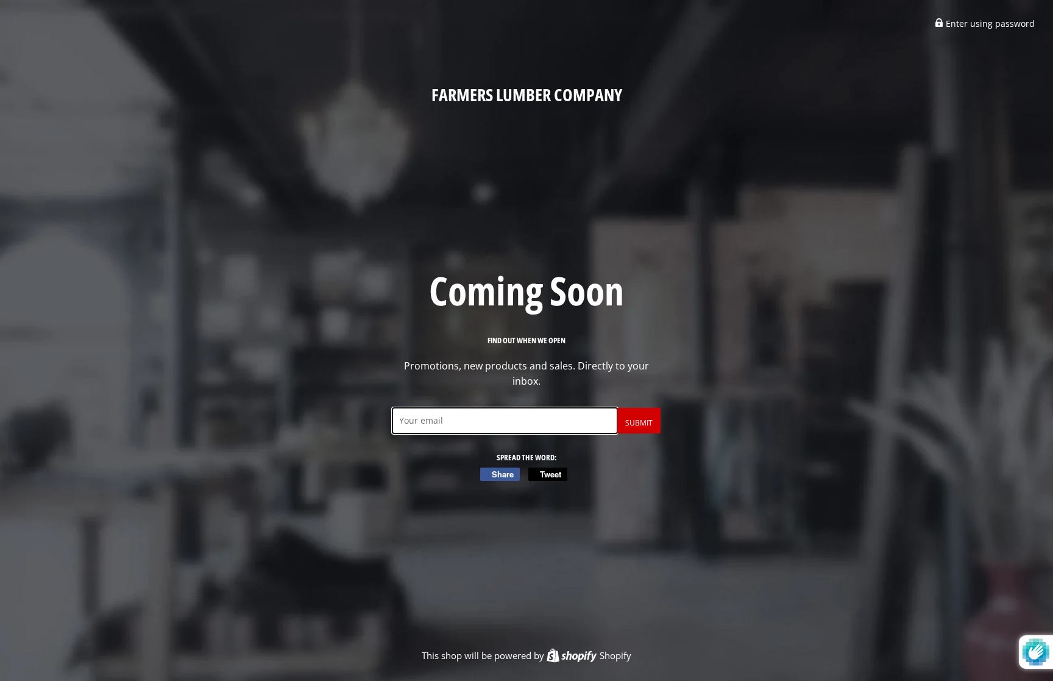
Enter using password (989, 23)
